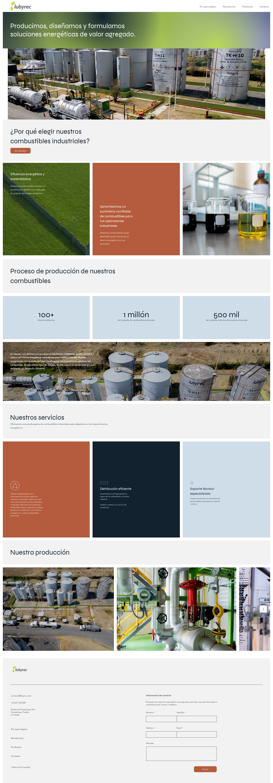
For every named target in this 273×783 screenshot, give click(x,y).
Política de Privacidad (20, 767)
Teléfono (150, 728)
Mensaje (150, 743)
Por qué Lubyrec (19, 729)
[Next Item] (263, 609)
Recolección (17, 738)
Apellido (180, 712)
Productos (16, 747)
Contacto (15, 756)
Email (179, 728)
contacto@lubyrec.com (21, 695)
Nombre (150, 712)
